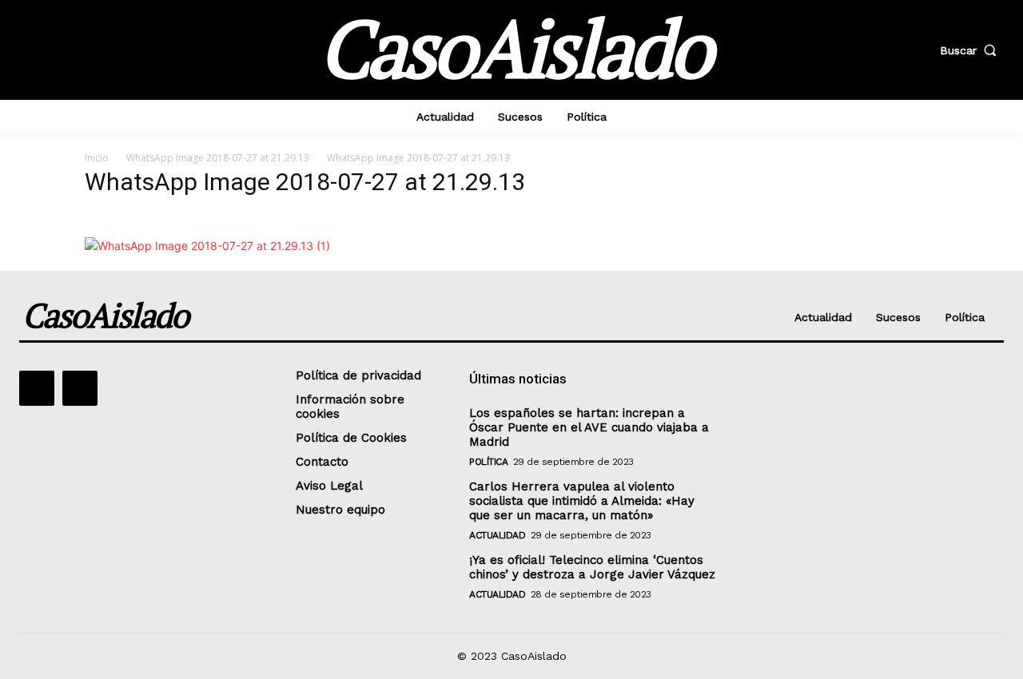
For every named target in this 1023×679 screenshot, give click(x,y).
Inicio (97, 158)
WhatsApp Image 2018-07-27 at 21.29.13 (217, 158)
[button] (972, 50)
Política (488, 461)
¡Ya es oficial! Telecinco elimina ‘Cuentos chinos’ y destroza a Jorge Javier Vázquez (592, 567)
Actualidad (497, 535)
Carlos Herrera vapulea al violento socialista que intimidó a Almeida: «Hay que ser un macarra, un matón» (582, 500)
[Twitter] (80, 388)
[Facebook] (36, 388)
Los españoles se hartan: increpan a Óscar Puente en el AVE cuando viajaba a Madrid (589, 427)
